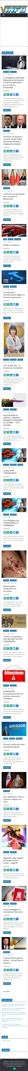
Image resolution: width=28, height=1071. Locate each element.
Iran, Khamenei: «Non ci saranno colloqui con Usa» (13, 799)
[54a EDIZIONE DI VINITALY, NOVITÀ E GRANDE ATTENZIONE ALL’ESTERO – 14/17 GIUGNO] (14, 400)
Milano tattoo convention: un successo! (9, 588)
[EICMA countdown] (14, 230)
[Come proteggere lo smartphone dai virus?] (14, 893)
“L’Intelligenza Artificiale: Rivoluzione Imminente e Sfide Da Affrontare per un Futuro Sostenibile (14, 82)
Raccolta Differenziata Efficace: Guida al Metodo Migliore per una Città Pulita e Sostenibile (12, 1020)
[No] (26, 1065)
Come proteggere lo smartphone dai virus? (13, 910)
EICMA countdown (11, 245)
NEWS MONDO (13, 71)
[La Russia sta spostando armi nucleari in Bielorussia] (14, 177)
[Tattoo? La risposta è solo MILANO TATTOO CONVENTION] (14, 621)
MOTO (5, 239)
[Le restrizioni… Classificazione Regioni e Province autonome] (14, 277)
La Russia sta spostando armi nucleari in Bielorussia (14, 196)
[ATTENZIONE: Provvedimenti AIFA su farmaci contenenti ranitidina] (14, 674)
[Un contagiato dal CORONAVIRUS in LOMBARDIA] (14, 505)
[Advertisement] (14, 32)
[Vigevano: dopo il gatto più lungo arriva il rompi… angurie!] (14, 837)
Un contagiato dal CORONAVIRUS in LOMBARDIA (11, 522)
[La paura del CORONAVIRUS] (14, 455)
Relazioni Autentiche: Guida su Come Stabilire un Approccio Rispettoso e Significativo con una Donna (14, 1014)
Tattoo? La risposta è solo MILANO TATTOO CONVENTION (12, 639)
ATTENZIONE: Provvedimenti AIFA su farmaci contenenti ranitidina (13, 695)
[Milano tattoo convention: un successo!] (14, 564)
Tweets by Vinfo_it (6, 1040)
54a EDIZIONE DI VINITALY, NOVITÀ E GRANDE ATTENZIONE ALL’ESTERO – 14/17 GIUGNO (12, 420)
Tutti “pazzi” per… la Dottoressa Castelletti (12, 366)
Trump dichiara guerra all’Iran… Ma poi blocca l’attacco (13, 960)
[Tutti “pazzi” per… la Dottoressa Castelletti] (14, 339)
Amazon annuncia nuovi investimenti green (14, 745)
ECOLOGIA (6, 738)
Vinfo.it (5, 74)
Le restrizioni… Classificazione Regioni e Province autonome (14, 294)
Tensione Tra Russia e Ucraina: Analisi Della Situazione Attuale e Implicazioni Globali (12, 140)
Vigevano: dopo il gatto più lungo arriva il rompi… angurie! (13, 860)
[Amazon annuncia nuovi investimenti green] (14, 729)
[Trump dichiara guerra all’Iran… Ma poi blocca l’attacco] (14, 943)
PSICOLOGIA (20, 359)
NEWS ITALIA (6, 71)
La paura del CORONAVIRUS (9, 471)
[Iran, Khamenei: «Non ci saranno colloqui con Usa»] (14, 780)
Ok (14, 1068)
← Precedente (6, 991)
